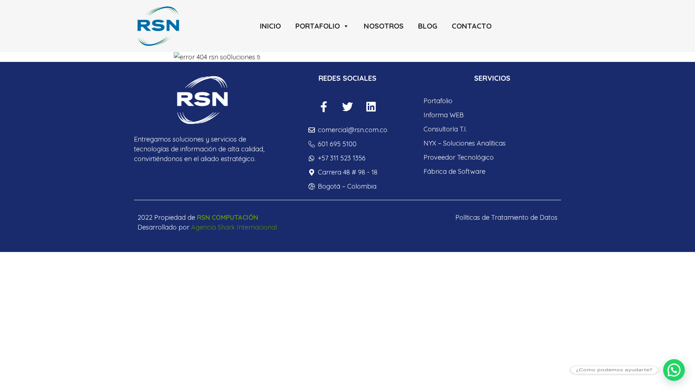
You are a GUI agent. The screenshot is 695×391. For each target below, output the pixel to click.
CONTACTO (472, 25)
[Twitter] (347, 107)
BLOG (427, 25)
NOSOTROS (384, 25)
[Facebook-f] (324, 107)
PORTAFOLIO (317, 25)
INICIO (270, 25)
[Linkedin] (371, 107)
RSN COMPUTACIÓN (227, 217)
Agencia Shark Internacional (234, 227)
